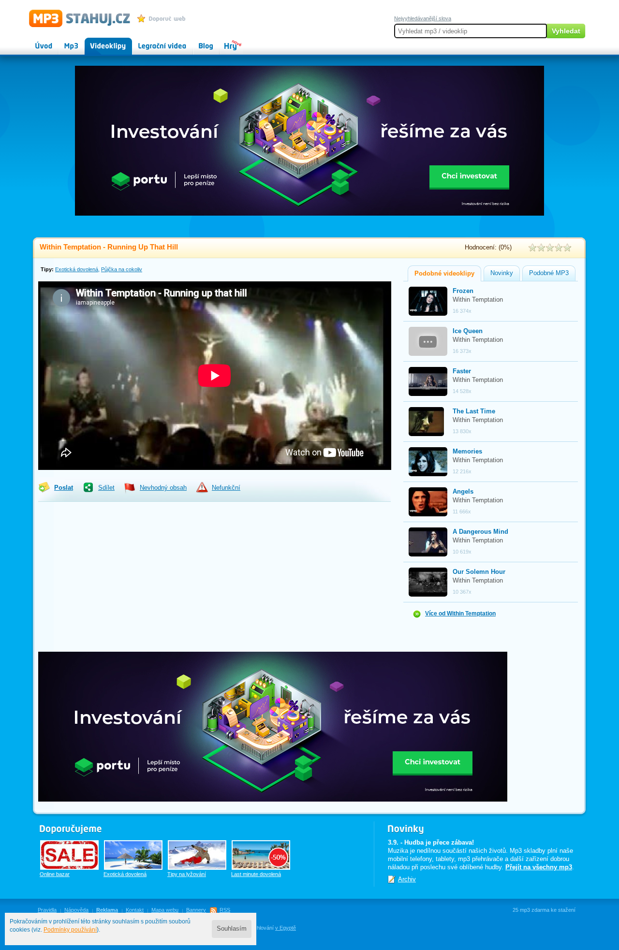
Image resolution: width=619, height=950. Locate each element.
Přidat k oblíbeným (163, 18)
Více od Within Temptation (460, 613)
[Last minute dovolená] (261, 855)
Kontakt (135, 910)
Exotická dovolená (76, 269)
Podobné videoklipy (444, 273)
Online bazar (55, 874)
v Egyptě (285, 928)
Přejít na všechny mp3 (538, 867)
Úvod (36, 41)
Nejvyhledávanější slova (422, 18)
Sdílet (106, 487)
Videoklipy (99, 41)
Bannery (196, 910)
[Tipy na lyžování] (197, 855)
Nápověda (76, 910)
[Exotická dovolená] (133, 855)
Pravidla (47, 910)
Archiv (407, 879)
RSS (225, 910)
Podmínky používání (70, 929)
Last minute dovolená (256, 874)
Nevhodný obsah (163, 487)
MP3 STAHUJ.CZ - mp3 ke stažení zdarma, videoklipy (75, 18)
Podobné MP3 (549, 273)
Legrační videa (152, 41)
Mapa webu (164, 910)
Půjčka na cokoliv (121, 269)
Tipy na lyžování (186, 874)
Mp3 (65, 41)
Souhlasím (232, 928)
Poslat (63, 487)
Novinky (501, 273)
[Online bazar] (69, 855)
